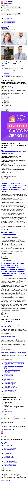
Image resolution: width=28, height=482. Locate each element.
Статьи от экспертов (9, 23)
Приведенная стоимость (10, 382)
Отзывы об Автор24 (9, 453)
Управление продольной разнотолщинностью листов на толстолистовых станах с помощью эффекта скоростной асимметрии (13, 187)
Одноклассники (7, 105)
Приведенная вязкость (9, 386)
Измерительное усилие (9, 378)
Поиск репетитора (8, 458)
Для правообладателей (9, 461)
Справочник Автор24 (9, 70)
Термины (6, 73)
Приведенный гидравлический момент (14, 362)
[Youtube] (6, 443)
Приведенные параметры (10, 390)
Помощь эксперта (8, 456)
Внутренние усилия (9, 379)
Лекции (6, 19)
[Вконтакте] (2, 443)
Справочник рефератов (9, 457)
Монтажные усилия (9, 380)
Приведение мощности (9, 383)
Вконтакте (6, 103)
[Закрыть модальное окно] (2, 468)
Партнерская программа (10, 465)
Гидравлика (7, 75)
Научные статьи (8, 18)
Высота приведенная (9, 388)
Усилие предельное (8, 374)
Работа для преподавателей (10, 462)
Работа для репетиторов (10, 464)
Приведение (7, 372)
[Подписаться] (8, 65)
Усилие (5, 368)
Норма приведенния (9, 391)
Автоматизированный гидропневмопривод (10, 233)
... (12, 68)
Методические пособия (9, 21)
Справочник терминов (9, 22)
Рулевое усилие (7, 376)
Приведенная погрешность (10, 387)
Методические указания (10, 448)
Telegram (6, 100)
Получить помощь (5, 420)
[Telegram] (4, 443)
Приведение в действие (10, 384)
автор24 (4, 436)
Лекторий (6, 446)
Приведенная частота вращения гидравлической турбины (12, 370)
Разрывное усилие (8, 375)
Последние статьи (8, 454)
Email (5, 107)
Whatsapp (6, 102)
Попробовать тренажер (6, 411)
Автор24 (10, 88)
